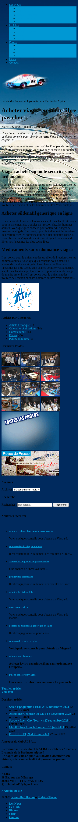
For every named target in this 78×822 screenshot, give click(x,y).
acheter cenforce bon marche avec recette (31, 531)
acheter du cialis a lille (21, 592)
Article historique (27, 14)
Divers (21, 21)
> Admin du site (12, 790)
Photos (13, 42)
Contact (13, 62)
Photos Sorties (25, 49)
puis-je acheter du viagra (22, 674)
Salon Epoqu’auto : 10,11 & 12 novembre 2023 (39, 706)
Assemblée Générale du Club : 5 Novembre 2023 (40, 713)
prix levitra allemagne (21, 576)
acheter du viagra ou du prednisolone (29, 561)
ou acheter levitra (18, 607)
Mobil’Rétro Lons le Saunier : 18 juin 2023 (36, 727)
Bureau (21, 35)
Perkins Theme (47, 797)
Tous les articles (12, 688)
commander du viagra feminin (25, 546)
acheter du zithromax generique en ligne (30, 625)
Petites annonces (26, 18)
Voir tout (7, 692)
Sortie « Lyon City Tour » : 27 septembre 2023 (38, 720)
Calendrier (23, 28)
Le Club (14, 25)
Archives (7, 489)
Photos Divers (25, 55)
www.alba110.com (23, 797)
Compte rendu (25, 8)
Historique (23, 38)
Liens (12, 59)
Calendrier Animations (30, 11)
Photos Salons (25, 52)
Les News (15, 4)
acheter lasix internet (20, 656)
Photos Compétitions (29, 45)
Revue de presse (26, 31)
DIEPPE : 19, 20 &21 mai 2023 (29, 734)
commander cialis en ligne (23, 641)
